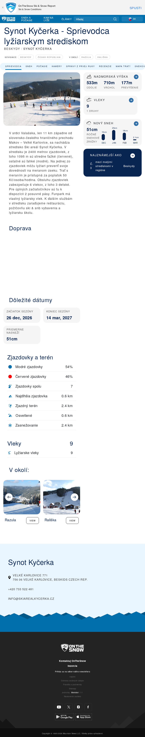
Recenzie (105, 66)
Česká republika (49, 57)
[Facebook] (88, 707)
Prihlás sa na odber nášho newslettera (72, 671)
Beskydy (25, 57)
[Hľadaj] (115, 19)
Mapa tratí (123, 66)
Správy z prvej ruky (80, 66)
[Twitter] (68, 707)
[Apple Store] (83, 716)
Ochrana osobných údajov (72, 680)
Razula (86, 57)
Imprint (72, 676)
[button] (42, 262)
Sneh (29, 66)
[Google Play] (64, 716)
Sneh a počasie (26, 19)
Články (67, 19)
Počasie (42, 66)
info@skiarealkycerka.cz (31, 599)
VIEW (33, 520)
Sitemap (72, 688)
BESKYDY (12, 49)
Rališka (102, 57)
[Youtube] (59, 707)
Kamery (57, 66)
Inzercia (72, 666)
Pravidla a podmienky (72, 684)
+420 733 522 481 (21, 589)
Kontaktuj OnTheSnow (72, 661)
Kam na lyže (48, 19)
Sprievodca (13, 66)
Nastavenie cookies (72, 696)
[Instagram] (78, 707)
